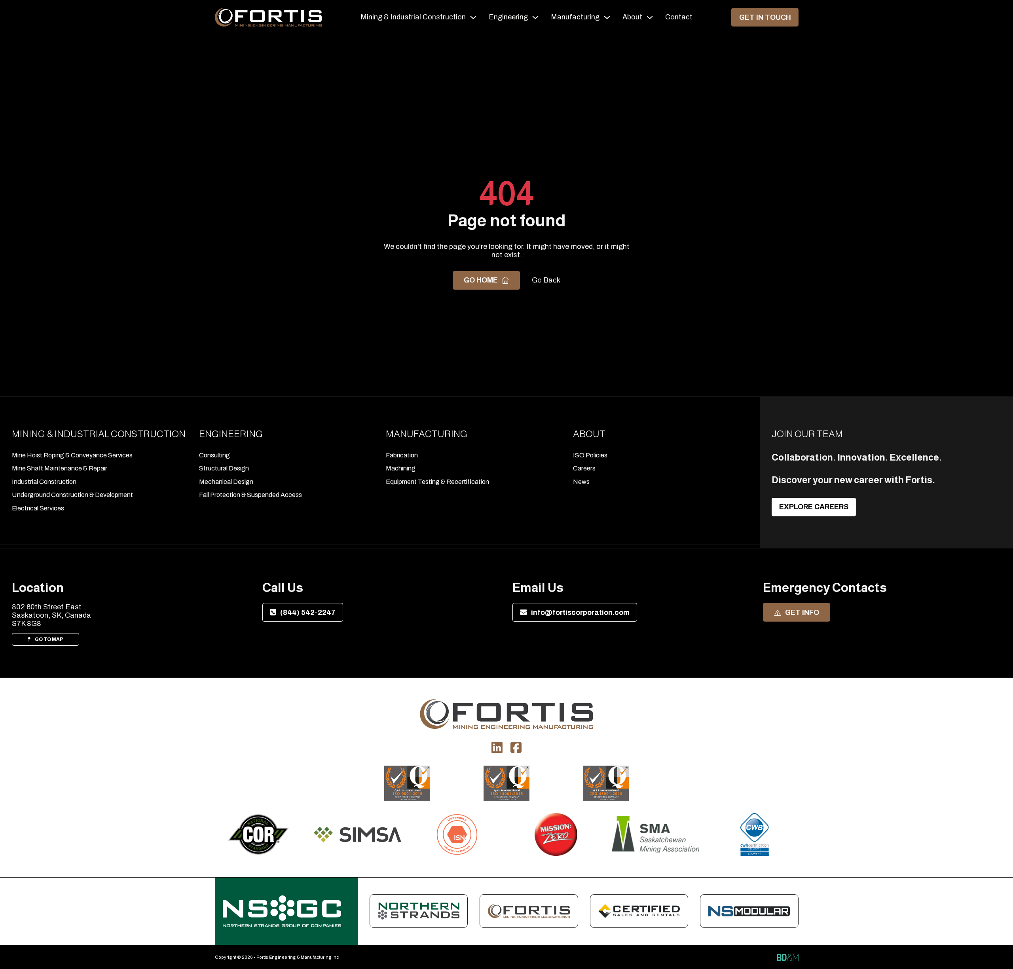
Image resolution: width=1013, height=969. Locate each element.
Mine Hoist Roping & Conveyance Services (72, 455)
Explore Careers (813, 507)
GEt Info (802, 612)
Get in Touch (765, 17)
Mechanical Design (226, 481)
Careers (584, 468)
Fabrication (402, 455)
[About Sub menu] (649, 17)
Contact (678, 17)
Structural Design (224, 468)
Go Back (546, 280)
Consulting (214, 455)
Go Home (481, 280)
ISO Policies (590, 455)
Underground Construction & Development (72, 494)
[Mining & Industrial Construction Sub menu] (473, 17)
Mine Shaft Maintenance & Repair (59, 468)
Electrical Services (38, 508)
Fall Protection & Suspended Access (250, 494)
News (581, 481)
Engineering (508, 17)
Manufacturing (575, 17)
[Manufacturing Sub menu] (607, 17)
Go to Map (49, 639)
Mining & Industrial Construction (413, 17)
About (632, 17)
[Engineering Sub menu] (535, 17)
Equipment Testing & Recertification (437, 481)
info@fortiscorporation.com (580, 612)
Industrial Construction (44, 481)
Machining (400, 468)
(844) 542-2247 (308, 612)
